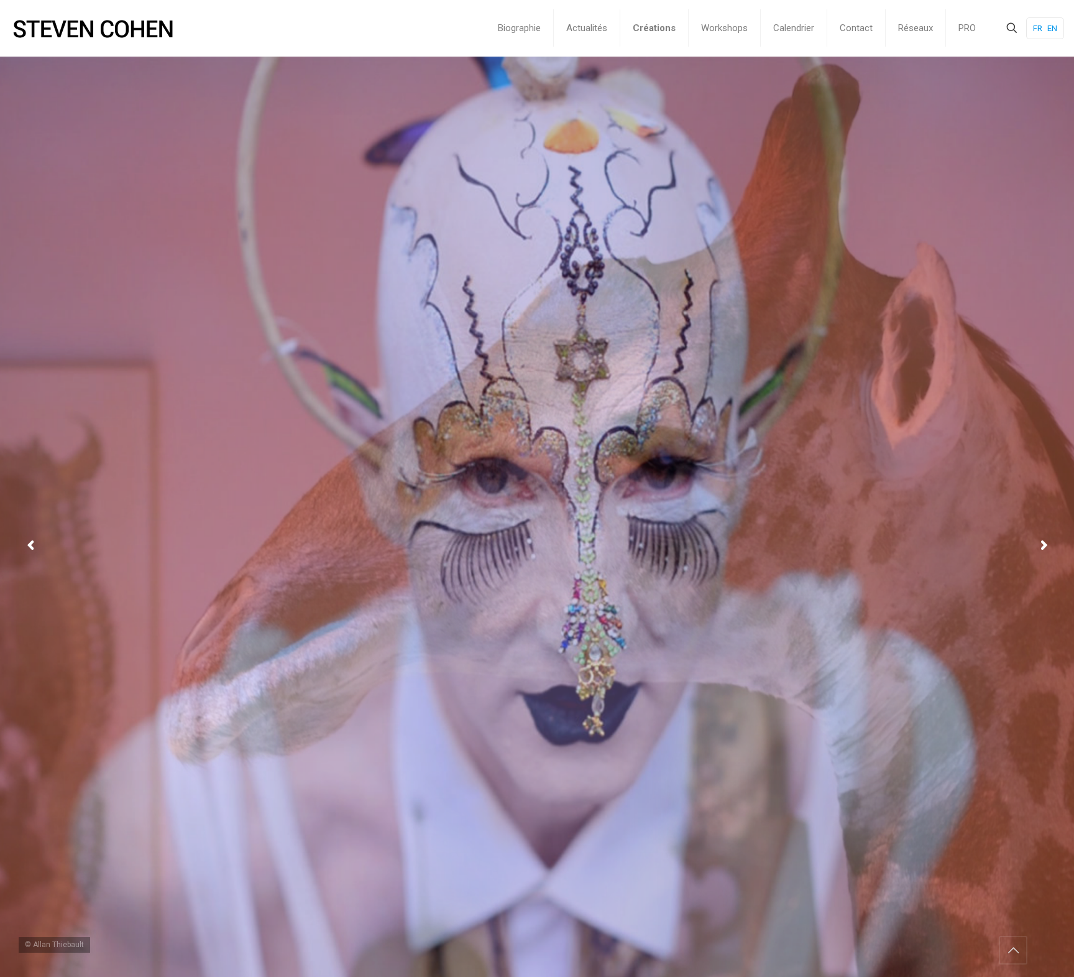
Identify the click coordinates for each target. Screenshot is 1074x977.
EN (1052, 28)
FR (1037, 28)
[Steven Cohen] (93, 28)
